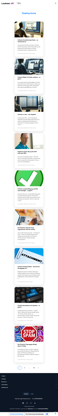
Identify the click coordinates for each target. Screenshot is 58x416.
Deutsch (26, 393)
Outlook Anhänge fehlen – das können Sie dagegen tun (29, 267)
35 (34, 367)
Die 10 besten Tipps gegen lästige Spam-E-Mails (27, 345)
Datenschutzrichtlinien (43, 408)
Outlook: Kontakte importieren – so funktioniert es (28, 40)
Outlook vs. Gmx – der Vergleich (27, 114)
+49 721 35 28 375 (38, 398)
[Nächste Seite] (38, 368)
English (32, 393)
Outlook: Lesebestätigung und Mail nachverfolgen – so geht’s (28, 189)
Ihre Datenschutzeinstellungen (35, 414)
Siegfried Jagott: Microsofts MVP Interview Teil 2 (27, 152)
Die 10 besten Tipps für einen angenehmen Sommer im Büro (26, 228)
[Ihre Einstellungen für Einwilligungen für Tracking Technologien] (55, 413)
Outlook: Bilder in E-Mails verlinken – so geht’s (29, 78)
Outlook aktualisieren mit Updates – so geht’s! (29, 306)
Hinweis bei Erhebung (16, 414)
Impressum (30, 408)
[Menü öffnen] (55, 3)
